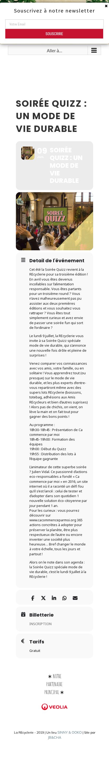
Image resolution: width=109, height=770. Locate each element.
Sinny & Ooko (69, 732)
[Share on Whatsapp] (64, 597)
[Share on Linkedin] (53, 597)
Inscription (40, 623)
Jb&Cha (54, 737)
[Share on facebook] (32, 597)
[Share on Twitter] (43, 597)
